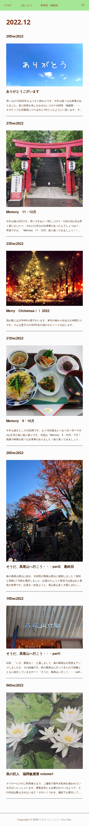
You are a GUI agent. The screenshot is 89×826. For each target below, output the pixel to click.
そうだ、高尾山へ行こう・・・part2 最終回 (40, 566)
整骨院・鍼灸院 (49, 5)
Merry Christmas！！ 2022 (27, 310)
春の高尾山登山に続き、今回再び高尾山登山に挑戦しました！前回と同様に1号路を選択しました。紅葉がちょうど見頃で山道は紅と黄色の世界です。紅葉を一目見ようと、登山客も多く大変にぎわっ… (44, 580)
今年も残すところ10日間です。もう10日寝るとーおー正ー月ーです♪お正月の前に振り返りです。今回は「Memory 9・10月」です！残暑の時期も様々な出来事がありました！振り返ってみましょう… (44, 434)
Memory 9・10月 (20, 420)
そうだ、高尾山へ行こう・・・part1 (33, 653)
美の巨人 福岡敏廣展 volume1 (30, 773)
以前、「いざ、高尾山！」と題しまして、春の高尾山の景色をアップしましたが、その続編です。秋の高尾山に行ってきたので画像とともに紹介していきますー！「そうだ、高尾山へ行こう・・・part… (44, 667)
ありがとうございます (22, 91)
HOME (8, 5)
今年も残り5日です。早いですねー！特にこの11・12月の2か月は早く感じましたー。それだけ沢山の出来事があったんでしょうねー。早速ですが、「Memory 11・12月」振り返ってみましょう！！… (44, 225)
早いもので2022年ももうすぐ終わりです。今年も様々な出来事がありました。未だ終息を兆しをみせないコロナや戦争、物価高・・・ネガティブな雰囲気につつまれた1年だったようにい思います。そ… (44, 105)
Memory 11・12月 (21, 211)
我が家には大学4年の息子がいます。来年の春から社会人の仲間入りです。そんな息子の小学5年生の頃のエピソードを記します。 (44, 322)
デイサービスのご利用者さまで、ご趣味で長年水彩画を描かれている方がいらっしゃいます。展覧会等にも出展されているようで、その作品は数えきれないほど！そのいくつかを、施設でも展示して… (43, 787)
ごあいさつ (26, 5)
